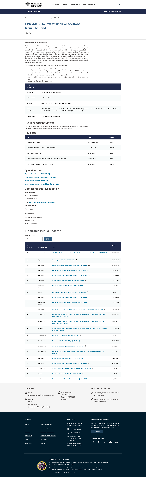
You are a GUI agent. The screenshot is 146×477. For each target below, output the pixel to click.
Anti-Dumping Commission (112, 11)
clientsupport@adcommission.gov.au (41, 395)
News (84, 4)
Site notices (44, 439)
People (27, 428)
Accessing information (47, 432)
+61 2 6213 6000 (34, 404)
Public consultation (46, 424)
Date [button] (113, 247)
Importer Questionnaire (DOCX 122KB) (37, 181)
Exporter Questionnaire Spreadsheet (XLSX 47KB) (41, 177)
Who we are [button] (55, 4)
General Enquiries (75, 429)
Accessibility (28, 443)
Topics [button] (65, 4)
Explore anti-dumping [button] (33, 11)
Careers (27, 424)
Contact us (91, 4)
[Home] (33, 3)
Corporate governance (47, 428)
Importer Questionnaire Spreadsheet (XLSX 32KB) (42, 184)
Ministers (27, 432)
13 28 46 (31, 402)
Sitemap (43, 443)
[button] (119, 4)
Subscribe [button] (97, 431)
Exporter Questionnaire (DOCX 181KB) (37, 174)
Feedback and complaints (48, 435)
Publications (75, 4)
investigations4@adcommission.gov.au (41, 202)
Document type (30, 235)
